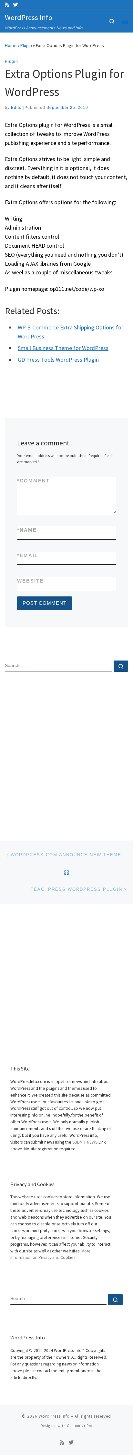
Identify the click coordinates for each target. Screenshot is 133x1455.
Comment (33, 480)
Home (10, 45)
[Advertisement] (66, 750)
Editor (17, 107)
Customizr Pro (79, 1425)
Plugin (26, 45)
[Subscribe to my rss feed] (7, 4)
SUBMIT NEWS (84, 1142)
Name (27, 530)
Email (27, 555)
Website (30, 581)
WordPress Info (54, 1416)
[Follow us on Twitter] (15, 4)
